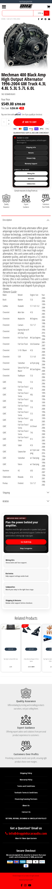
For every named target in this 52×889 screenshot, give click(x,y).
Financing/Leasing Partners (26, 799)
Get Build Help (26, 542)
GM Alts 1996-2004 (13, 19)
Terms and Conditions (26, 786)
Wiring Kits (31, 173)
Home (3, 19)
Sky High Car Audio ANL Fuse (11, 659)
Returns (31, 153)
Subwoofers (31, 184)
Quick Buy (10, 649)
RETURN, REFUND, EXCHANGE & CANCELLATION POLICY (26, 818)
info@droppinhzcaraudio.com (28, 833)
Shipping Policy (26, 773)
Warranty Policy (26, 779)
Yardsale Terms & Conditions (26, 792)
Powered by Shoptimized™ (26, 880)
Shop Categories (26, 548)
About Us (26, 805)
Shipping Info (31, 147)
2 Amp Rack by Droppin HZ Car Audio (31, 660)
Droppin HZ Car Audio (23, 876)
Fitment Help (31, 158)
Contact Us (26, 812)
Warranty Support (31, 163)
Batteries (31, 179)
